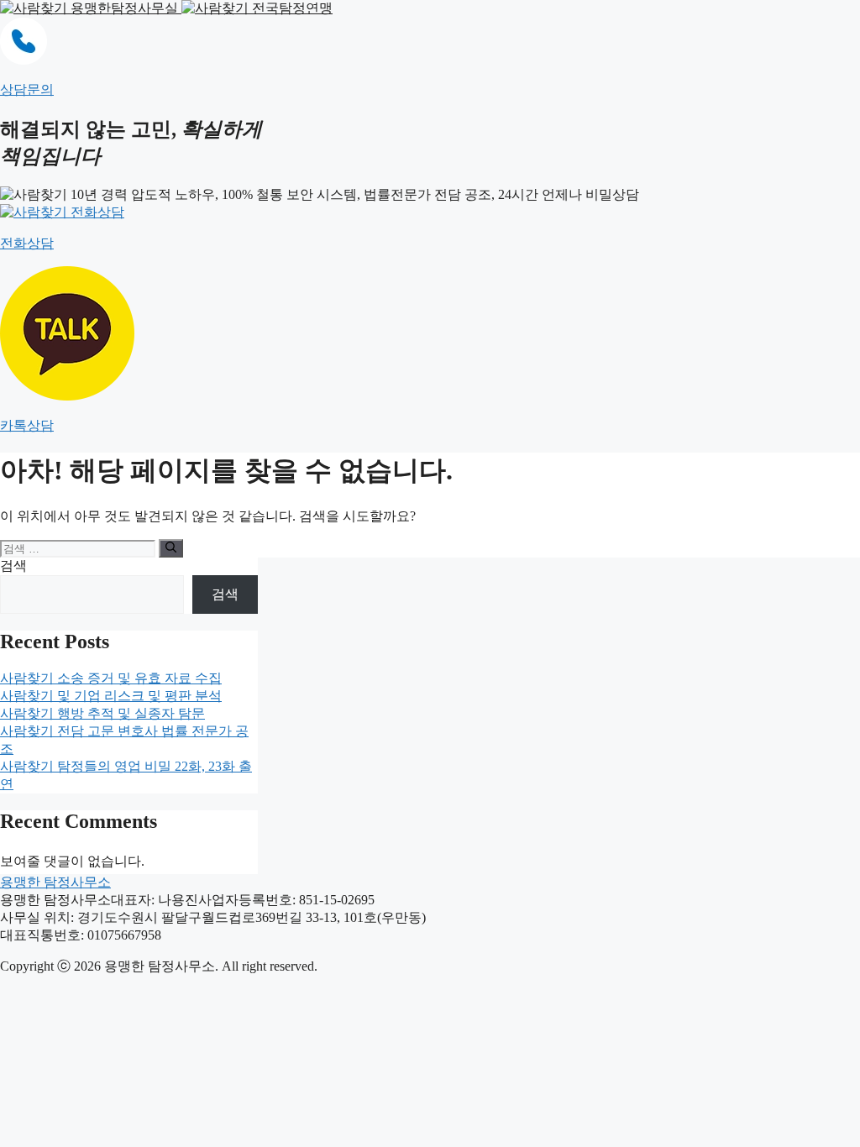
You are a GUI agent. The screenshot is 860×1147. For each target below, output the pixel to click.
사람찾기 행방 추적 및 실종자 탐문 (102, 713)
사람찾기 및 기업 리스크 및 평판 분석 (111, 696)
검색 (13, 565)
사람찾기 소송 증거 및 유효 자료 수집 (111, 678)
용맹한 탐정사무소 (55, 882)
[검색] (171, 548)
